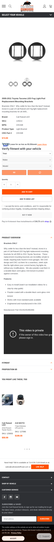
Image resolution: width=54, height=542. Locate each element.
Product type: (8, 129)
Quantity (5, 179)
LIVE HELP (40, 467)
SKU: (4, 121)
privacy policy (16, 533)
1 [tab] (24, 449)
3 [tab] (29, 449)
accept (13, 538)
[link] (13, 83)
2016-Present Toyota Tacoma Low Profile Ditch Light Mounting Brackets (7, 429)
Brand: (5, 117)
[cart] (50, 6)
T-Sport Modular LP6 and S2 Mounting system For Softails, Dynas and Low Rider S (20, 427)
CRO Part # (7, 133)
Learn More (42, 144)
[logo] (27, 6)
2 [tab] (27, 449)
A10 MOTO (20, 423)
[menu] (4, 6)
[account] (44, 6)
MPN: (4, 125)
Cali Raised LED (23, 117)
